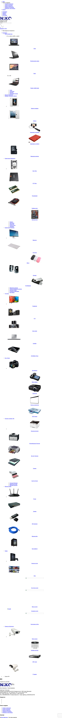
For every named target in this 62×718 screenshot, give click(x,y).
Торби (11, 90)
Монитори (35, 240)
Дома (3, 1)
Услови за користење (9, 3)
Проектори (35, 393)
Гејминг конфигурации (34, 88)
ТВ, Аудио (7, 293)
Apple (35, 73)
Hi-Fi (35, 318)
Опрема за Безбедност (9, 626)
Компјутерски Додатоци (9, 227)
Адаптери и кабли (13, 290)
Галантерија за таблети (34, 143)
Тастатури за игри (34, 588)
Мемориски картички (35, 156)
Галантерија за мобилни (34, 132)
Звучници (34, 275)
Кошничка (4, 12)
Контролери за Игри (35, 624)
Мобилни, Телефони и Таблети (11, 96)
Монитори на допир (13, 484)
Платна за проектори (35, 405)
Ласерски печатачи (34, 431)
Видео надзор (34, 638)
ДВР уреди (34, 661)
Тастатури (35, 252)
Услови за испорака (9, 5)
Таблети (34, 121)
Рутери (34, 499)
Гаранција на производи (9, 7)
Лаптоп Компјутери (8, 34)
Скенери (34, 468)
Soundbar (34, 343)
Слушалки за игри (34, 611)
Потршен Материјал (14, 483)
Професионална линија (34, 61)
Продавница (4, 11)
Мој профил (4, 15)
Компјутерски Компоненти (10, 158)
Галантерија (12, 91)
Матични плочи (35, 219)
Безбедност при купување (10, 8)
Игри (35, 575)
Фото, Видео (7, 358)
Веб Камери (12, 292)
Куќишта (11, 222)
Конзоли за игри (34, 563)
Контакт (4, 9)
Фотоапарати (34, 370)
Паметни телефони (34, 108)
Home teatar (34, 331)
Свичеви (34, 511)
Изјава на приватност (9, 6)
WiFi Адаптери (34, 523)
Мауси (28, 263)
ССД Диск (35, 183)
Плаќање (4, 14)
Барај (13, 684)
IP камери (35, 674)
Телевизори (34, 306)
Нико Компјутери (4, 717)
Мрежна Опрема (8, 486)
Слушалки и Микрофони (14, 291)
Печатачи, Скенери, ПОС (9, 418)
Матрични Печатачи (13, 485)
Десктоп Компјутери (9, 94)
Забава (6, 551)
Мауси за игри (34, 606)
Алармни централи (34, 650)
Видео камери (34, 382)
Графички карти (35, 208)
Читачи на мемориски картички (16, 289)
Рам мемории (34, 195)
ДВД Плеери (34, 416)
